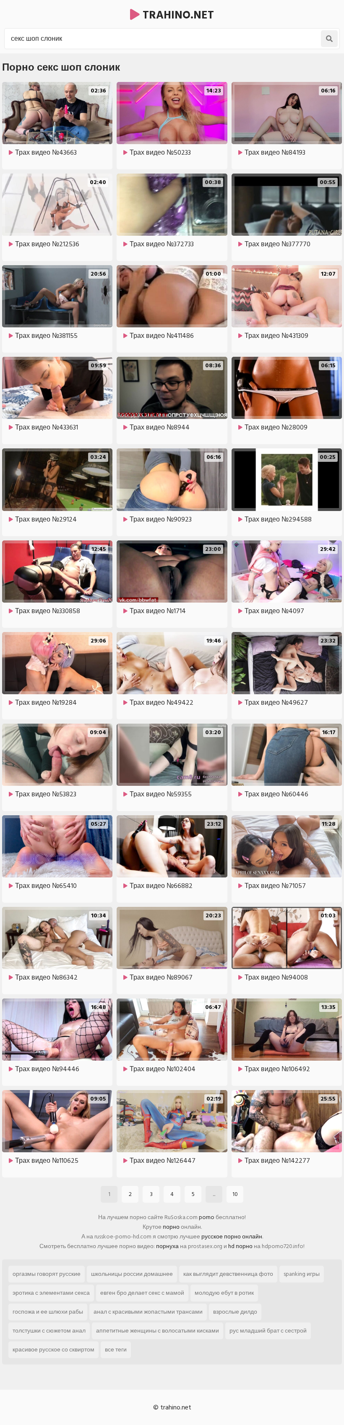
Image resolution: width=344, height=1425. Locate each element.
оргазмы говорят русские (47, 1274)
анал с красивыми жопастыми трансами (148, 1312)
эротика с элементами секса (51, 1293)
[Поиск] (329, 38)
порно (171, 1227)
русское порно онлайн (231, 1236)
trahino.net (177, 15)
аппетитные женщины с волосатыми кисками (157, 1330)
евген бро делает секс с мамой (142, 1293)
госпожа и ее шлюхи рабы (48, 1312)
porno (206, 1217)
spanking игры (302, 1274)
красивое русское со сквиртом (53, 1349)
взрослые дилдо (235, 1312)
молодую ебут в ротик (224, 1293)
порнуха (167, 1246)
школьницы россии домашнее (132, 1274)
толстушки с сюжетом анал (49, 1330)
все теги (116, 1349)
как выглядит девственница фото (228, 1274)
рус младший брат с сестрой (268, 1330)
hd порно (240, 1246)
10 (235, 1194)
